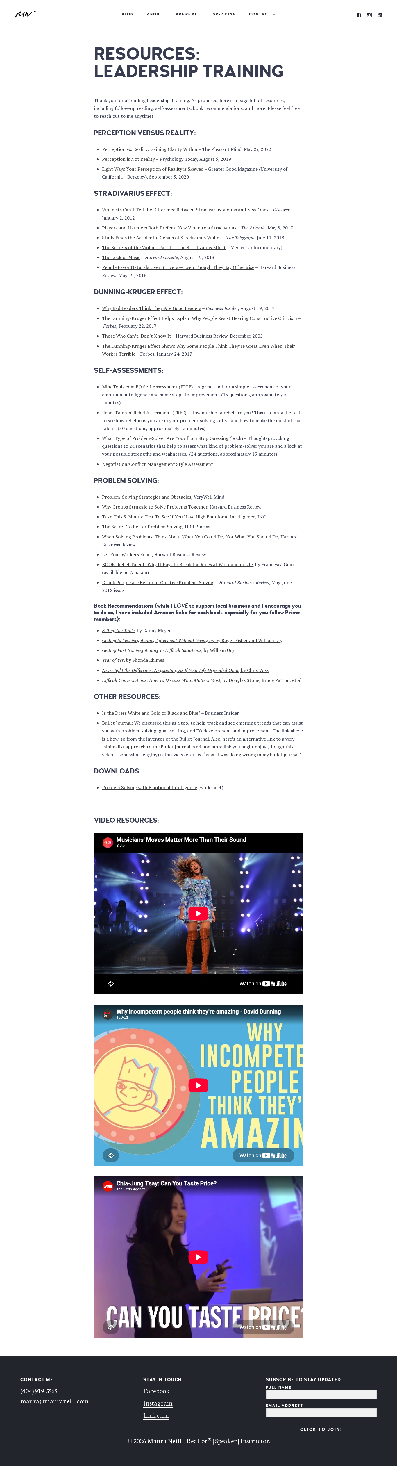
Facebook (156, 1390)
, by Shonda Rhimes (133, 660)
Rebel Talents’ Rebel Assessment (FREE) (144, 412)
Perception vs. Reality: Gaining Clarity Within (149, 149)
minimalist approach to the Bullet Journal (146, 746)
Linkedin (156, 1414)
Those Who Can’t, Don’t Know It (136, 336)
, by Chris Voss (185, 670)
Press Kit (188, 14)
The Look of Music (121, 257)
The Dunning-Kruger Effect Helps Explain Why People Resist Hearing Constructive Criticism (199, 318)
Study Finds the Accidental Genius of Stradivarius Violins (161, 237)
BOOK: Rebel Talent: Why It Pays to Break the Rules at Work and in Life (177, 564)
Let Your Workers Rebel (127, 554)
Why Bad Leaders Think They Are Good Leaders (151, 308)
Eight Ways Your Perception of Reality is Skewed (152, 169)
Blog (128, 14)
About (155, 14)
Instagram (158, 1402)
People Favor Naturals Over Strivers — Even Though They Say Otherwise (178, 267)
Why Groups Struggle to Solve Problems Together (154, 507)
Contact (260, 14)
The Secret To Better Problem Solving (142, 526)
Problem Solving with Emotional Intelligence (149, 787)
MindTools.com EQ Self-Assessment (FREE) (147, 387)
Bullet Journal (117, 723)
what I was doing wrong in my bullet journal (252, 754)
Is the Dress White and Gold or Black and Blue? (151, 713)
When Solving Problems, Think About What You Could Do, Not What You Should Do (190, 537)
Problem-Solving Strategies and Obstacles (146, 497)
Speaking (224, 14)
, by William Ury (168, 650)
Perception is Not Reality (128, 159)
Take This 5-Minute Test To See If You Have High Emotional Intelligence (178, 516)
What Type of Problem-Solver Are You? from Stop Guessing (165, 438)
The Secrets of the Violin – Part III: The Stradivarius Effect (164, 247)
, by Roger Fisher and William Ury (192, 640)
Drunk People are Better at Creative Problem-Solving (158, 582)
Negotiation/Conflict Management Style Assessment (157, 464)
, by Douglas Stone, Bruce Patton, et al (201, 680)
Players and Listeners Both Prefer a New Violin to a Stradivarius (169, 227)
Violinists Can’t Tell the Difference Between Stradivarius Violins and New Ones (185, 209)
